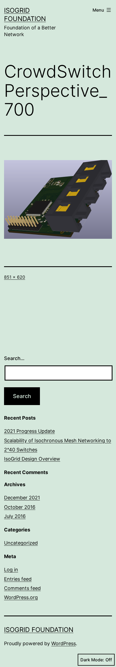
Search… (14, 358)
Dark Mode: (92, 659)
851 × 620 (14, 277)
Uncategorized (21, 543)
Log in (11, 569)
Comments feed (22, 588)
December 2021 (22, 497)
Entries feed (18, 579)
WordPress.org (21, 597)
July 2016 (15, 516)
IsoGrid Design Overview (32, 459)
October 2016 (19, 507)
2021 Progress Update (29, 431)
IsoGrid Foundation (38, 630)
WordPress (63, 643)
